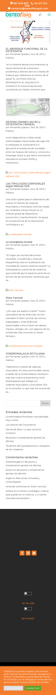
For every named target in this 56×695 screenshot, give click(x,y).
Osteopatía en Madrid (28, 534)
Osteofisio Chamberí (28, 522)
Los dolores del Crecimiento (21, 424)
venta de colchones (16, 486)
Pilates (28, 638)
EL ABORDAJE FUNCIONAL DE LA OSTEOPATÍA (26, 50)
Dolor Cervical (14, 297)
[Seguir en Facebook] (22, 553)
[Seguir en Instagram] (28, 553)
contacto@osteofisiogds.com (28, 585)
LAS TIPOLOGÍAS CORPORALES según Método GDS (25, 185)
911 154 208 (28, 603)
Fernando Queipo (19, 54)
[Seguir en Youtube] (34, 553)
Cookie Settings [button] (13, 688)
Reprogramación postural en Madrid (28, 626)
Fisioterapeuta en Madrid (28, 528)
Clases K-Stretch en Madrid (28, 539)
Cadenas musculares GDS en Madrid (28, 632)
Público (10, 57)
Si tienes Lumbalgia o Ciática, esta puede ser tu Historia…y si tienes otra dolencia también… (27, 495)
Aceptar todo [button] (32, 688)
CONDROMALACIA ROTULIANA (25, 353)
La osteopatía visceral (19, 242)
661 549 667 (21, 3)
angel (9, 478)
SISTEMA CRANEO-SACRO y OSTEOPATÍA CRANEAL (23, 123)
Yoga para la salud (28, 643)
